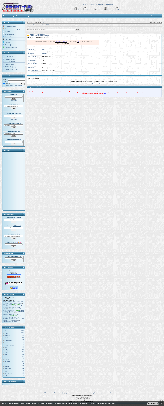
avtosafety (6, 307)
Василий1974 (13, 313)
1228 (23, 344)
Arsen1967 (6, 320)
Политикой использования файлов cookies (103, 403)
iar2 (6, 371)
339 (23, 370)
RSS (43, 22)
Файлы (80, 9)
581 (23, 351)
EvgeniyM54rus (13, 311)
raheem (19, 317)
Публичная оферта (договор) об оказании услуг (106, 393)
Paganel (7, 359)
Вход (27, 16)
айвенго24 (13, 303)
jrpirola (7, 366)
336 (23, 373)
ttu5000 (5, 301)
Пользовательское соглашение (82, 393)
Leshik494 (5, 313)
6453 (23, 335)
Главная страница (8, 16)
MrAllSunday (20, 301)
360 (23, 366)
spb (23, 318)
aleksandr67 (12, 307)
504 (23, 356)
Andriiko (7, 331)
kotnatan (7, 335)
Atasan (9, 308)
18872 (22, 330)
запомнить (8, 83)
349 (23, 368)
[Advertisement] (14, 181)
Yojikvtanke (12, 318)
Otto (6, 376)
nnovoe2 (18, 318)
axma (14, 301)
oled (6, 357)
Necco (9, 310)
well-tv (14, 314)
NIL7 (6, 347)
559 (23, 354)
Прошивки (89, 9)
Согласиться (153, 403)
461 (23, 359)
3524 (23, 337)
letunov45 (14, 308)
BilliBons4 (5, 318)
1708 (23, 342)
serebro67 (5, 311)
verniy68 (10, 301)
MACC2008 (6, 303)
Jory (6, 354)
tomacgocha (12, 320)
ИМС (43, 49)
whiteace (5, 321)
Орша (22, 310)
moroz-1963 (8, 373)
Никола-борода (9, 345)
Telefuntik (19, 306)
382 (23, 361)
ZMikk (13, 310)
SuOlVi (20, 308)
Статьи (120, 9)
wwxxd (5, 308)
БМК (6, 342)
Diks (15, 317)
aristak (7, 364)
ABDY (6, 338)
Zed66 (10, 314)
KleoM (7, 352)
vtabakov (10, 317)
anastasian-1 (12, 306)
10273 (22, 333)
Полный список (13, 321)
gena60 (18, 310)
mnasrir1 (44, 53)
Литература (110, 9)
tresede (20, 313)
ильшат (14, 304)
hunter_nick (8, 368)
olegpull (5, 304)
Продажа (99, 9)
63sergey (5, 314)
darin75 (19, 316)
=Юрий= (7, 361)
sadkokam (21, 311)
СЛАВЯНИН (13, 316)
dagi (18, 320)
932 (23, 347)
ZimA (18, 304)
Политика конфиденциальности (63, 393)
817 (23, 349)
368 (23, 363)
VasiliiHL (19, 307)
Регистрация (20, 16)
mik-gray (7, 349)
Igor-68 (10, 304)
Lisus (6, 333)
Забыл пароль (10, 85)
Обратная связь (48, 393)
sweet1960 (19, 303)
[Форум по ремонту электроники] (14, 274)
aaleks (4, 310)
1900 (23, 340)
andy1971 (5, 306)
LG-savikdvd (8, 340)
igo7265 (5, 317)
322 (23, 375)
